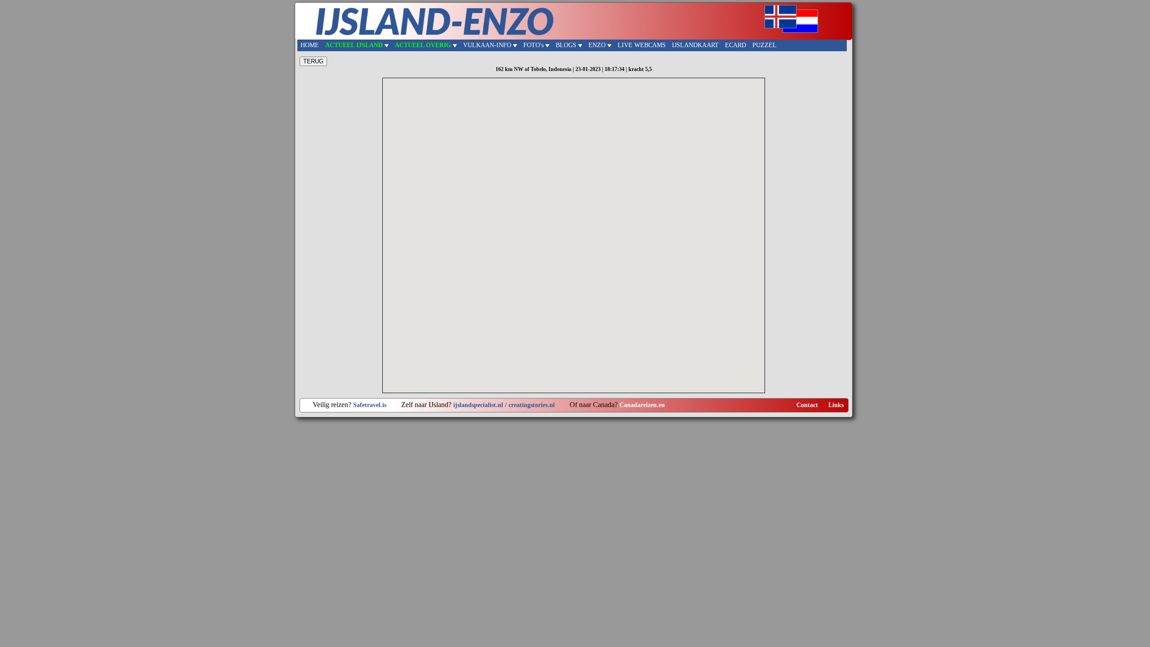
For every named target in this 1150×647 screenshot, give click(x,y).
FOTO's (534, 45)
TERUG (313, 61)
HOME (310, 45)
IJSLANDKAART (695, 45)
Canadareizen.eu (642, 405)
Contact (807, 405)
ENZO (597, 45)
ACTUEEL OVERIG (424, 45)
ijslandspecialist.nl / (481, 405)
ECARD (735, 45)
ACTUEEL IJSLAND (355, 45)
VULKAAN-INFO (488, 45)
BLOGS (567, 45)
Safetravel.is (369, 405)
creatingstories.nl (532, 405)
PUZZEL (764, 45)
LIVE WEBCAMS (642, 45)
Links (836, 405)
